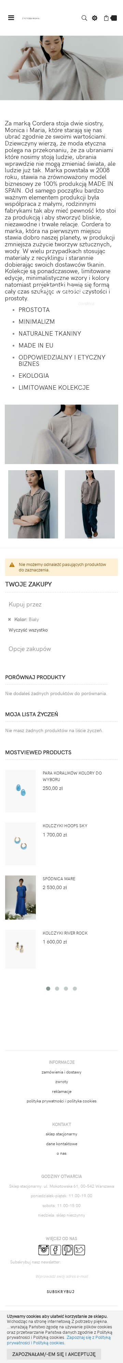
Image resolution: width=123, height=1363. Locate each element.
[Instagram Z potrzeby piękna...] (43, 1249)
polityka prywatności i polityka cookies (61, 1100)
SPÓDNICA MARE (59, 878)
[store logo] (31, 18)
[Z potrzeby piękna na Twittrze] (79, 1249)
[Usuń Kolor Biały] (9, 619)
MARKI (59, 303)
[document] (61, 1337)
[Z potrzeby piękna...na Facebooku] (55, 1249)
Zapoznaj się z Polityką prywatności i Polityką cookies (59, 1340)
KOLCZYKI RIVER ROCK (65, 933)
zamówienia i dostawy (61, 1072)
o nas (61, 1153)
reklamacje (61, 1091)
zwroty (61, 1081)
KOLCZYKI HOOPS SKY (65, 825)
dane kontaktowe (61, 1143)
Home (35, 303)
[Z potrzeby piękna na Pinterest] (67, 1249)
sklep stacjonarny (61, 1133)
